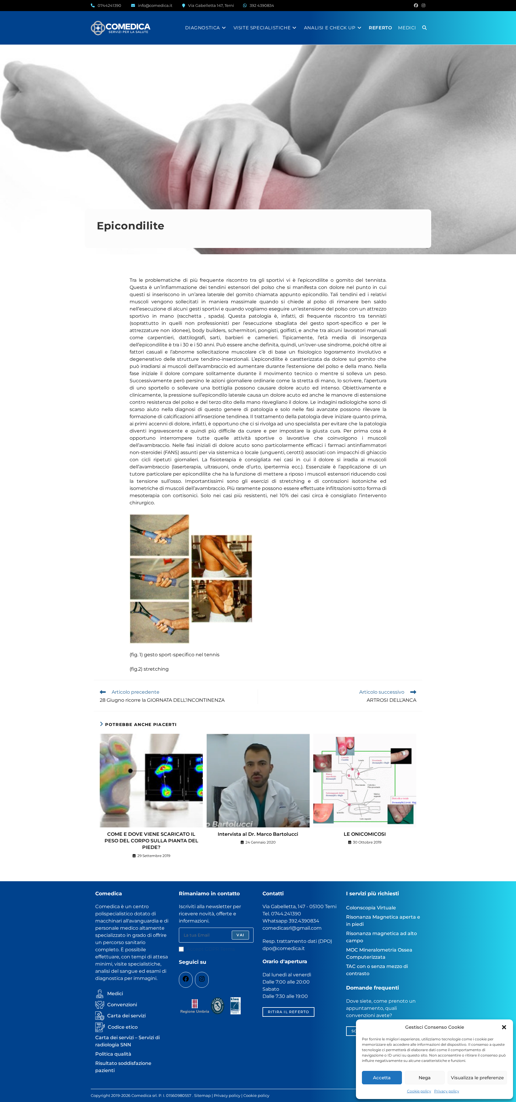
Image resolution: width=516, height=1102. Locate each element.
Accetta (382, 1077)
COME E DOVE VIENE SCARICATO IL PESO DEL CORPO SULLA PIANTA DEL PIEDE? (151, 840)
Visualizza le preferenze (477, 1077)
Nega (425, 1077)
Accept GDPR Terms (211, 949)
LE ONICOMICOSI (365, 834)
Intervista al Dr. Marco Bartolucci (258, 834)
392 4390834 (262, 5)
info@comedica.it (155, 5)
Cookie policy (419, 1091)
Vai (240, 935)
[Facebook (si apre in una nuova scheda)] (416, 5)
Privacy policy (446, 1091)
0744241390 (109, 5)
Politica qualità (113, 1054)
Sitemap (202, 1095)
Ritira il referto (288, 1012)
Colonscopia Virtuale (371, 908)
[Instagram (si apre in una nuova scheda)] (422, 5)
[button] (504, 1027)
